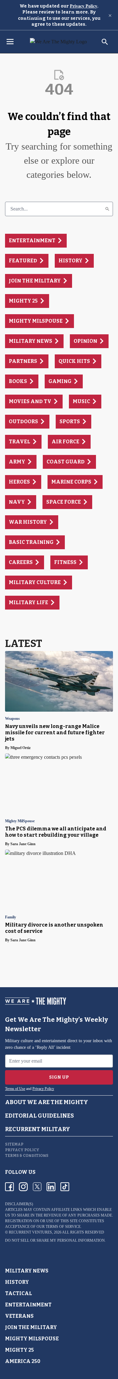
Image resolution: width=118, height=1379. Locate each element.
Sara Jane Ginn (23, 844)
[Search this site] (105, 42)
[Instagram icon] (23, 1186)
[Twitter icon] (37, 1186)
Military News (26, 1271)
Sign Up (59, 1077)
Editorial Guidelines (39, 1115)
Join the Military (31, 1327)
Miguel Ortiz (20, 748)
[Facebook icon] (9, 1186)
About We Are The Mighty (46, 1102)
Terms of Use (15, 1088)
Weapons (12, 719)
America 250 (22, 1361)
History (17, 1282)
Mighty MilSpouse (20, 821)
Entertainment (28, 1305)
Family (10, 917)
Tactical (18, 1293)
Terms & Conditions (26, 1155)
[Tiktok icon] (64, 1186)
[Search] (107, 209)
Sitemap (14, 1144)
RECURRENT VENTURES (30, 1232)
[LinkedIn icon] (51, 1186)
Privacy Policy (83, 6)
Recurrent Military (37, 1129)
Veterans (19, 1316)
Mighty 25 (19, 1350)
